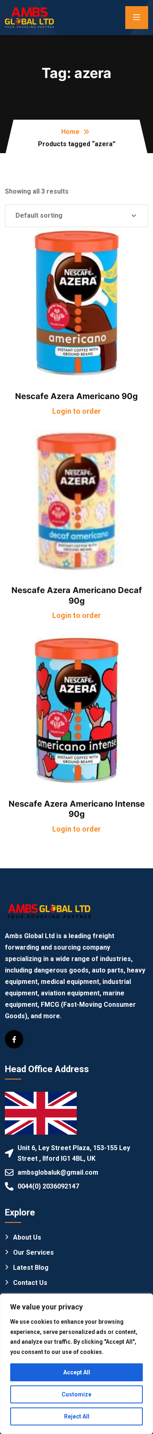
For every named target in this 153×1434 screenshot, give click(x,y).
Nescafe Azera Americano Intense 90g (77, 809)
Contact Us (30, 1283)
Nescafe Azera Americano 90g (76, 396)
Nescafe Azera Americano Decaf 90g (76, 595)
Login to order (76, 411)
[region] (76, 1363)
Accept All (76, 1372)
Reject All (76, 1416)
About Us (27, 1237)
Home (70, 132)
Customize (76, 1394)
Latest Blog (31, 1267)
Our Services (33, 1252)
